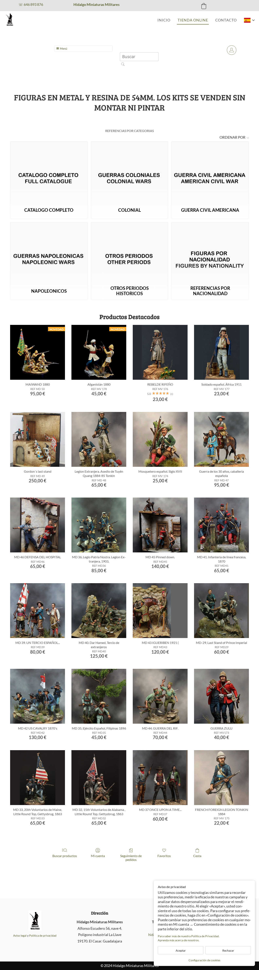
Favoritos (164, 856)
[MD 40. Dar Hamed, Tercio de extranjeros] (98, 610)
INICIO (163, 20)
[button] (203, 6)
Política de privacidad (42, 935)
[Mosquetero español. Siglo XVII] (160, 439)
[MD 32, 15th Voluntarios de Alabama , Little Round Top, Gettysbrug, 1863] (98, 777)
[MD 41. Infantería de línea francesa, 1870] (221, 525)
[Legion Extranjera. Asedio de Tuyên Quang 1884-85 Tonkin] (98, 439)
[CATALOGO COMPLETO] (49, 172)
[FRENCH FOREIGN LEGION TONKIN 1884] (221, 777)
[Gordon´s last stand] (37, 439)
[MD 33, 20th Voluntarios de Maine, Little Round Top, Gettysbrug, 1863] (37, 777)
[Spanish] (250, 20)
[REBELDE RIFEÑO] (160, 352)
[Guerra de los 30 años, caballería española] (221, 439)
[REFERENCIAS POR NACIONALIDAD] (210, 252)
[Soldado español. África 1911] (221, 352)
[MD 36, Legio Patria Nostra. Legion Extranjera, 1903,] (98, 525)
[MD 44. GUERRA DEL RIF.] (160, 696)
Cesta (197, 856)
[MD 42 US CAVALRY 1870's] (37, 696)
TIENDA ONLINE (193, 20)
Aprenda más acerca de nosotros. (178, 940)
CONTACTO (226, 20)
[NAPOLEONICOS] (49, 252)
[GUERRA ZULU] (221, 696)
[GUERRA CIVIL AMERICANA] (210, 172)
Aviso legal (20, 935)
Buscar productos (64, 856)
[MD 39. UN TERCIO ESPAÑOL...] (37, 610)
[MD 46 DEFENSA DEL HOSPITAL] (37, 525)
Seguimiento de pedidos (131, 858)
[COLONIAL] (129, 172)
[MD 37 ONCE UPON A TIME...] (160, 777)
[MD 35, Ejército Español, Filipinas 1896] (98, 696)
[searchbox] (139, 56)
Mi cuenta (98, 856)
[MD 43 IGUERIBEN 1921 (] (160, 610)
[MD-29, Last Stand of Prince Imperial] (221, 610)
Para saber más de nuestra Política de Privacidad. (188, 936)
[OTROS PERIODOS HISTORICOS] (129, 252)
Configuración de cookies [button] (204, 960)
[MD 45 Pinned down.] (160, 525)
